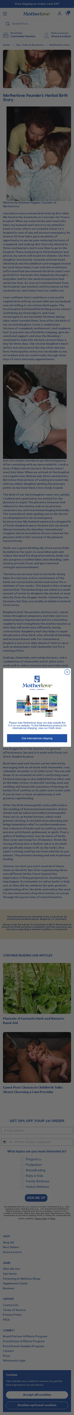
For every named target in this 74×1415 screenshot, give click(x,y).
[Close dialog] (67, 672)
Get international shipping (37, 738)
